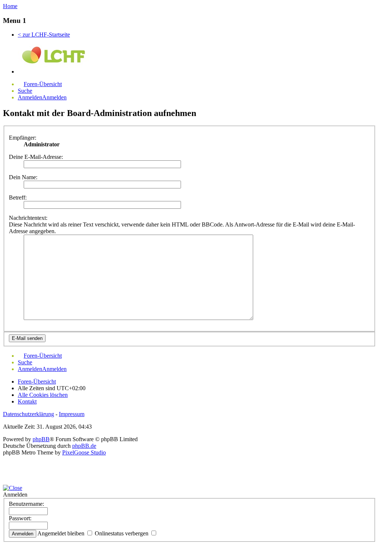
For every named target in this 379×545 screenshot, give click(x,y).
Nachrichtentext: (28, 218)
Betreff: (18, 197)
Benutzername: (26, 504)
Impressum (71, 414)
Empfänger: (22, 137)
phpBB (41, 439)
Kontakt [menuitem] (27, 401)
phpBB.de (84, 446)
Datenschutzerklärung (28, 414)
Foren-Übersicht (37, 381)
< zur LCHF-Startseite (44, 34)
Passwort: (20, 518)
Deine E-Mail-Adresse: (36, 157)
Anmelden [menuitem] (30, 97)
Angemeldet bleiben (61, 533)
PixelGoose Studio (84, 452)
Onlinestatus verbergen (122, 533)
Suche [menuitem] (25, 91)
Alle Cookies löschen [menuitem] (43, 395)
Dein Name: (23, 177)
